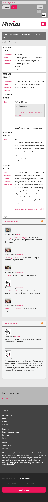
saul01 (18, 234)
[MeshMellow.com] (23, 478)
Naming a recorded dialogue (16, 237)
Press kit (5, 429)
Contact (5, 418)
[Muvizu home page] (11, 22)
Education (6, 421)
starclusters (17, 336)
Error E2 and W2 (11, 291)
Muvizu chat (11, 323)
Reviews (5, 435)
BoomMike (19, 254)
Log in (6, 7)
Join (14, 7)
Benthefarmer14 (21, 288)
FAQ (4, 37)
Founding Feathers (12, 257)
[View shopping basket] (44, 14)
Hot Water (9, 275)
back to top (24, 490)
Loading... (8, 398)
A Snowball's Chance (13, 309)
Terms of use (7, 446)
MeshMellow (7, 415)
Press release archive (10, 432)
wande (17, 358)
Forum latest (11, 221)
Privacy (5, 443)
